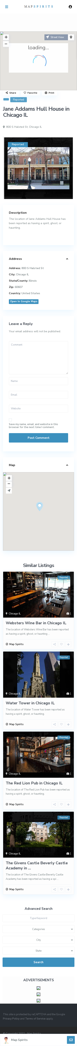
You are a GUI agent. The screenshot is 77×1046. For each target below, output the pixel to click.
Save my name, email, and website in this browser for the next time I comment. (33, 426)
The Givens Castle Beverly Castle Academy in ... (37, 865)
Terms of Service (35, 1018)
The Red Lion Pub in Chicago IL (34, 783)
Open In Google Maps (23, 301)
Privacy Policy (11, 1018)
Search (38, 962)
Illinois (33, 281)
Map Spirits (19, 1040)
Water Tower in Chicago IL (30, 703)
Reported (18, 99)
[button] (47, 513)
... (49, 634)
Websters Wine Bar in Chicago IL (36, 623)
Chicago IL (35, 127)
